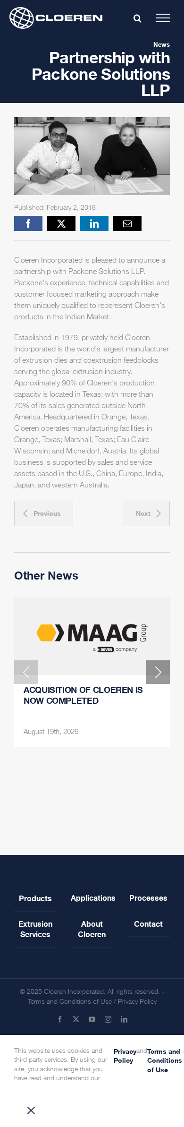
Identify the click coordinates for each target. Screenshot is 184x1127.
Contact (148, 923)
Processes (148, 897)
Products (35, 898)
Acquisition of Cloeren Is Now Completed (83, 695)
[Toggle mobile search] (138, 18)
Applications (92, 897)
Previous (47, 513)
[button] (26, 672)
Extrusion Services (35, 929)
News (161, 44)
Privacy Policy (137, 1002)
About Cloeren (92, 929)
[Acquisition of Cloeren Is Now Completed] (92, 636)
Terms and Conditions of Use (70, 1002)
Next (143, 513)
